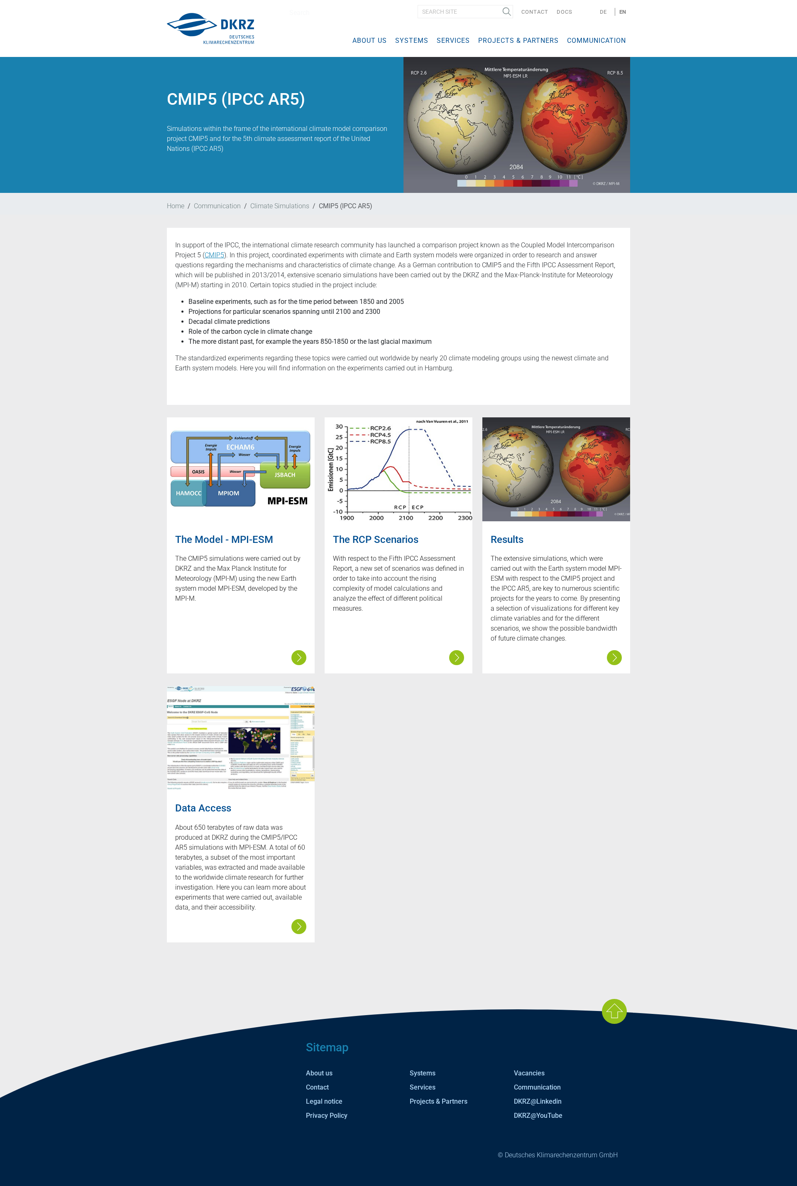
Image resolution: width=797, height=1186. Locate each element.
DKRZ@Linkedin (538, 1101)
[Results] (556, 469)
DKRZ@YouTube (538, 1115)
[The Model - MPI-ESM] (241, 469)
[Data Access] (241, 738)
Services (453, 40)
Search (507, 11)
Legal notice (324, 1101)
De (603, 12)
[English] (210, 28)
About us (369, 40)
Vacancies (529, 1073)
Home (175, 206)
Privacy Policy (326, 1115)
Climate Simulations (279, 206)
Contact (534, 12)
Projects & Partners (518, 40)
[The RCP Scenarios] (398, 469)
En (622, 12)
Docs (564, 12)
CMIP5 (214, 255)
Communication (596, 40)
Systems (411, 40)
